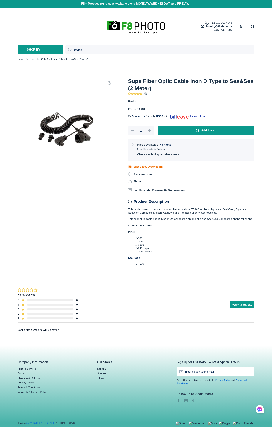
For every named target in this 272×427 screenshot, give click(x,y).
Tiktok (100, 377)
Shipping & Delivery (29, 377)
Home (21, 59)
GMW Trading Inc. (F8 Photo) (40, 423)
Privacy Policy (26, 382)
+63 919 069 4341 (221, 22)
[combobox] (159, 49)
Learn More (197, 116)
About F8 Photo (27, 368)
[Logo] (136, 26)
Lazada (101, 368)
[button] (252, 26)
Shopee (101, 373)
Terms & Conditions (29, 387)
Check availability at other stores (158, 154)
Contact (22, 373)
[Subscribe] (249, 371)
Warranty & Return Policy (32, 391)
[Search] (68, 49)
